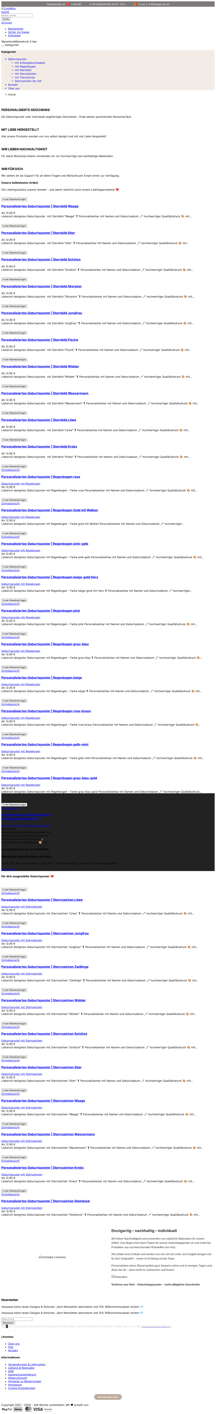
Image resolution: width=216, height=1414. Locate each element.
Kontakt (13, 1350)
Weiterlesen (8, 869)
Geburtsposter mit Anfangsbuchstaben (26, 825)
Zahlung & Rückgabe (21, 1367)
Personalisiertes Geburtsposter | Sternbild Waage (39, 206)
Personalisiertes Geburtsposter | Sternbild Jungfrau (41, 313)
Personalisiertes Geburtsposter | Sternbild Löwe (38, 420)
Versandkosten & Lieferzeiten (26, 1364)
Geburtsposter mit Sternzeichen (21, 906)
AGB (11, 1371)
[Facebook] (9, 1330)
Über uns (14, 1343)
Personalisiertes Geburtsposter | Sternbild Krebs (39, 447)
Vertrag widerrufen (108, 1397)
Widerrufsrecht (17, 1378)
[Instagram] (15, 1330)
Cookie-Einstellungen (21, 1388)
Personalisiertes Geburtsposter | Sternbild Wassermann (44, 393)
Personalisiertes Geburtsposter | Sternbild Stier (38, 233)
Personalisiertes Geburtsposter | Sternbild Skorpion (41, 286)
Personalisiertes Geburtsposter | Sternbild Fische (39, 340)
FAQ (10, 1347)
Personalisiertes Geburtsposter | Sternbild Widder (40, 366)
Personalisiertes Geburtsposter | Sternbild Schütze (41, 259)
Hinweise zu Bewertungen (24, 1381)
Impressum (15, 1384)
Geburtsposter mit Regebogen (20, 483)
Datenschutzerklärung (22, 1374)
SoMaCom (96, 1405)
